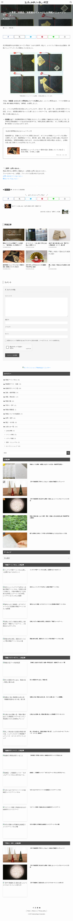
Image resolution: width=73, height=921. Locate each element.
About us (34, 911)
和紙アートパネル (12, 380)
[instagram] (35, 908)
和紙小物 (7, 18)
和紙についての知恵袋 (13, 414)
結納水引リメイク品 (13, 388)
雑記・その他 (11, 422)
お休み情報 (10, 430)
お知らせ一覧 (11, 426)
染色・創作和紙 (11, 392)
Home (28, 911)
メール (7, 326)
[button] (8, 36)
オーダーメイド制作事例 (18, 189)
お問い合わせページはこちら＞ (13, 176)
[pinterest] (37, 908)
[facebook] (33, 908)
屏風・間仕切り (11, 397)
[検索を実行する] (68, 453)
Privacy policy (42, 911)
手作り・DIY (10, 405)
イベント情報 (11, 434)
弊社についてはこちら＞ (11, 178)
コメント (8, 296)
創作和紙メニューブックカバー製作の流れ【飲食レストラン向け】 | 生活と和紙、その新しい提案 (42, 150)
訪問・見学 (10, 418)
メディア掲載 (11, 438)
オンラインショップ (13, 446)
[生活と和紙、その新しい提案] (36, 2)
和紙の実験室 (10, 409)
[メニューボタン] (2, 2)
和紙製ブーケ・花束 (13, 384)
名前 (7, 319)
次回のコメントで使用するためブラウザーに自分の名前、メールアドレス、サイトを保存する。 (34, 340)
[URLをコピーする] (64, 36)
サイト (7, 333)
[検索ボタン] (71, 2)
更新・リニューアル (12, 442)
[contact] (40, 908)
